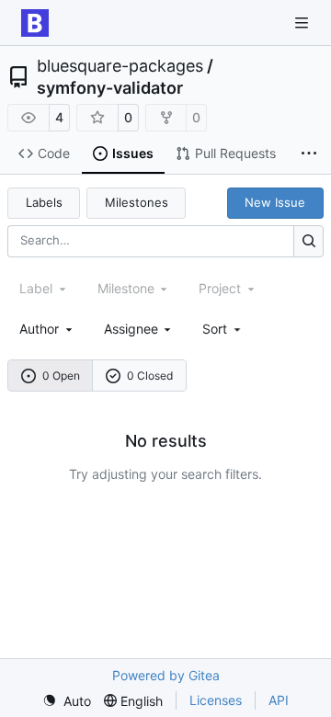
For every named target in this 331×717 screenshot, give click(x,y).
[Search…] (308, 241)
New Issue (275, 202)
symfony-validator (110, 88)
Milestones (136, 202)
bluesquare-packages (120, 66)
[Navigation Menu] (303, 22)
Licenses (215, 700)
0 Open (61, 375)
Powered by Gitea (166, 675)
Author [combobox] (39, 328)
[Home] (35, 23)
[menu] (223, 329)
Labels (44, 202)
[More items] (309, 154)
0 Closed (150, 375)
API (278, 700)
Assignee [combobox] (131, 328)
